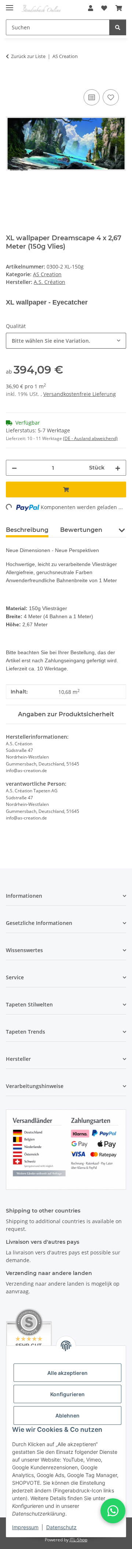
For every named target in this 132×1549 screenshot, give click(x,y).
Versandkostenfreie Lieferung (79, 393)
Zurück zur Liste (28, 56)
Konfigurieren (67, 1394)
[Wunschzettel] (104, 8)
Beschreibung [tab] (27, 529)
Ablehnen (67, 1415)
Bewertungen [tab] (81, 529)
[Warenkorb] (118, 8)
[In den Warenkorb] (12, 79)
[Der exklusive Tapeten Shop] (41, 8)
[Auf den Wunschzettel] (111, 97)
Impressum (25, 1527)
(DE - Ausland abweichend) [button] (90, 438)
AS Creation (47, 274)
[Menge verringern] (14, 467)
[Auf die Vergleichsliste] (92, 97)
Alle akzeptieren (67, 1373)
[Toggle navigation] (9, 4)
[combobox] (66, 341)
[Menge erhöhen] (118, 467)
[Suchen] (117, 27)
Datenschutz (61, 1527)
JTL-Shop (78, 1540)
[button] (90, 8)
